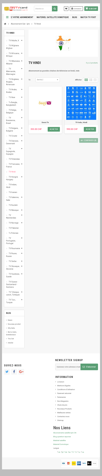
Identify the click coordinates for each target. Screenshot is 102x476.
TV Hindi (12, 172)
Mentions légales (63, 386)
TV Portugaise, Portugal (11, 240)
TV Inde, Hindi (81, 122)
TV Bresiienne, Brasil (10, 120)
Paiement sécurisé (64, 393)
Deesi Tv (45, 122)
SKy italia (11, 328)
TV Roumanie (14, 248)
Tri (29, 80)
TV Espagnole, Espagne (10, 151)
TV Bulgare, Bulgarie (12, 129)
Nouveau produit (14, 324)
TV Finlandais (14, 159)
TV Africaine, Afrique (13, 54)
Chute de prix (62, 405)
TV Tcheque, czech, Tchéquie (13, 293)
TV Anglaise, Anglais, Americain (12, 82)
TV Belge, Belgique (11, 111)
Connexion (77, 9)
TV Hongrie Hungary (12, 178)
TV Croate (12, 136)
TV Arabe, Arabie (11, 90)
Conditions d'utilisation (66, 389)
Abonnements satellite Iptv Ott (64, 433)
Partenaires (61, 397)
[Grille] (86, 80)
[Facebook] (14, 372)
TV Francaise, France (13, 165)
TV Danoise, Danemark (12, 142)
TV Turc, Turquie (11, 301)
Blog (74, 17)
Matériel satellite (59, 440)
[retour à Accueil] (5, 23)
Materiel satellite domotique (53, 17)
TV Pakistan (13, 228)
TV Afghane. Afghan (12, 46)
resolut (10, 343)
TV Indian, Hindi (11, 186)
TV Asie (11, 97)
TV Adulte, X (13, 40)
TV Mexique (13, 210)
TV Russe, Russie (11, 254)
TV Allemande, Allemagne (11, 71)
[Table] (95, 80)
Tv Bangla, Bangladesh (11, 103)
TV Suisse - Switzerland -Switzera (12, 284)
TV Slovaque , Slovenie (13, 267)
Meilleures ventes (64, 413)
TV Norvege (13, 223)
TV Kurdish (13, 205)
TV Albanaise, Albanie (13, 62)
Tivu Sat (11, 339)
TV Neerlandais (11, 216)
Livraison (60, 382)
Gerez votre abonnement (19, 17)
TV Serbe (12, 261)
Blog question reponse (62, 437)
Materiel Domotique (60, 444)
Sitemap (60, 420)
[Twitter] (7, 372)
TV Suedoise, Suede (13, 275)
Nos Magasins (62, 401)
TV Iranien (12, 192)
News (10, 320)
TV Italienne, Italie (12, 198)
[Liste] (90, 80)
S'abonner (91, 366)
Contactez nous (63, 416)
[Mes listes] (66, 8)
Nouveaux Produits (64, 409)
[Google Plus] (21, 372)
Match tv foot (88, 17)
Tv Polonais (13, 233)
